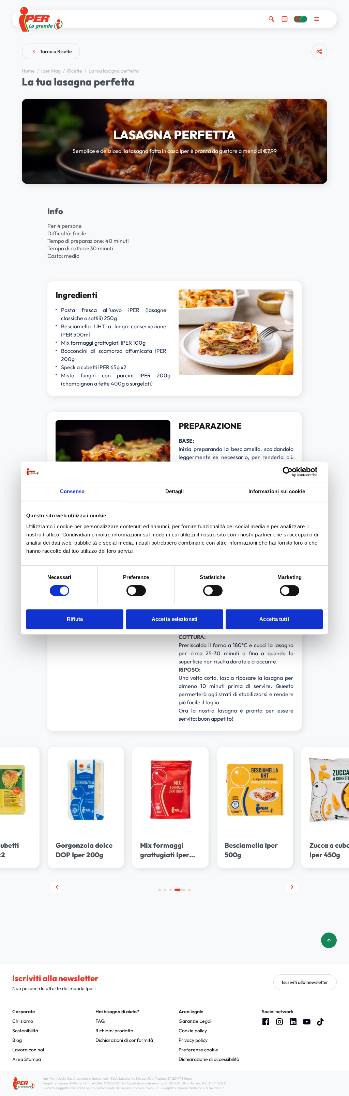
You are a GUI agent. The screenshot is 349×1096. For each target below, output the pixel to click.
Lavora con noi (28, 1050)
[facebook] (266, 1022)
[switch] (136, 590)
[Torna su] (329, 940)
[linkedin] (293, 1022)
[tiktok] (320, 1022)
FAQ (100, 1021)
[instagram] (279, 1022)
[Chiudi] (317, 78)
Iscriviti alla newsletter (305, 982)
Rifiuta (75, 619)
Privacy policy (193, 1040)
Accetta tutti (274, 619)
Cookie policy (193, 1031)
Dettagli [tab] (174, 491)
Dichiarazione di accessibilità (209, 1059)
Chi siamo (22, 1021)
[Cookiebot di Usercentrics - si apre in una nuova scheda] (293, 472)
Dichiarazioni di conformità (124, 1040)
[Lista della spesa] (284, 19)
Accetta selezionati (174, 619)
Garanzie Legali (195, 1021)
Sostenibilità (25, 1031)
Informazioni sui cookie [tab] (276, 491)
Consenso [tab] (72, 491)
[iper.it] (41, 19)
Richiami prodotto (114, 1031)
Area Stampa (26, 1059)
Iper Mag (51, 71)
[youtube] (307, 1022)
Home (29, 71)
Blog (17, 1040)
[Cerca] (271, 19)
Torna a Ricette (56, 51)
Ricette (75, 71)
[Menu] (316, 19)
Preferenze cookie (198, 1050)
